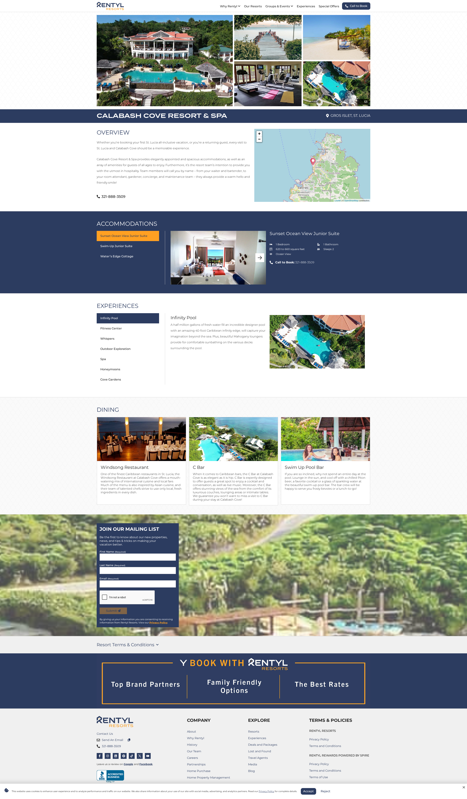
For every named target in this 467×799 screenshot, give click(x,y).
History (192, 744)
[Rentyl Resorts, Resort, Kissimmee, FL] (110, 776)
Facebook (146, 764)
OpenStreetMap (351, 200)
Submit (112, 610)
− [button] (259, 139)
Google (128, 764)
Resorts (253, 731)
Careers (204, 758)
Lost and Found (262, 752)
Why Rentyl (195, 738)
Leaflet (338, 200)
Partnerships (204, 765)
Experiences (257, 738)
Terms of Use (325, 777)
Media (252, 764)
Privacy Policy (158, 622)
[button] (259, 257)
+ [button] (259, 133)
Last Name (112, 565)
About (191, 731)
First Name (113, 551)
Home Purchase (204, 771)
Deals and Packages (262, 744)
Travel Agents (258, 758)
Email (109, 578)
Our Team (194, 751)
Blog (251, 771)
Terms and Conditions (325, 746)
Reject (325, 791)
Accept (308, 791)
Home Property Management (208, 778)
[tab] (131, 258)
